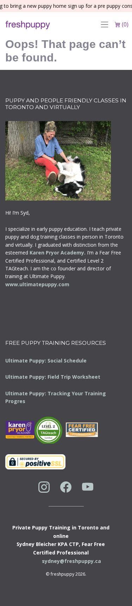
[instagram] (44, 486)
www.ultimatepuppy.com (37, 284)
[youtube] (88, 486)
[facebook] (65, 486)
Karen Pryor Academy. (58, 252)
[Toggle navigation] (104, 24)
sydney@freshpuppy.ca (71, 561)
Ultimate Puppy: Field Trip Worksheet (52, 376)
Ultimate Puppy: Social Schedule (46, 360)
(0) (124, 24)
